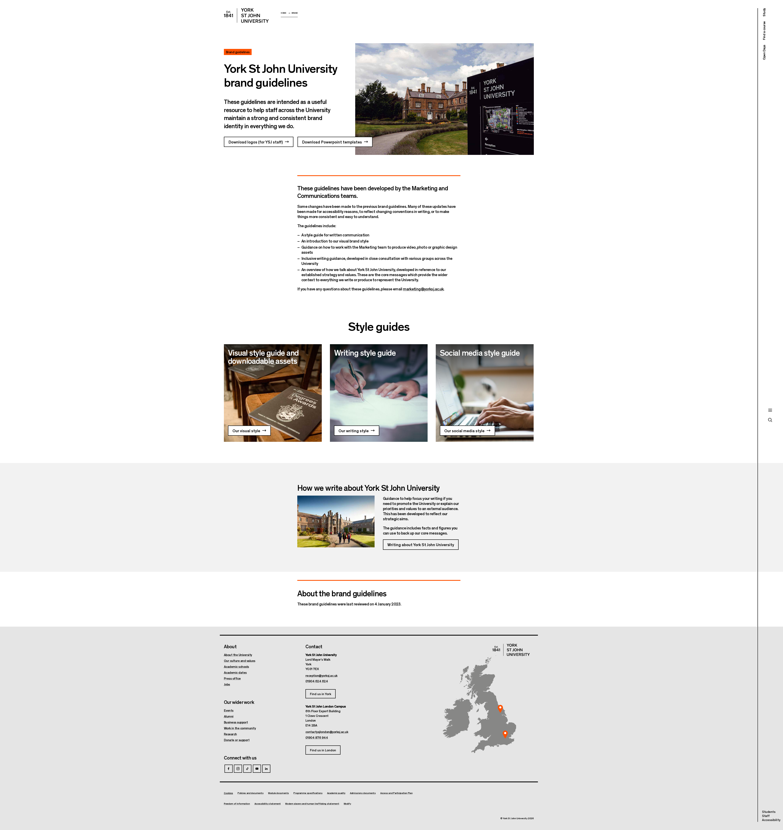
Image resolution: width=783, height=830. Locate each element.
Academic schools (236, 667)
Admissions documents (363, 793)
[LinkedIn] (266, 769)
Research (230, 734)
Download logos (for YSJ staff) (255, 141)
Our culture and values (239, 661)
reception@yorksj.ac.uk (321, 675)
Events (228, 710)
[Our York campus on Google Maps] (500, 709)
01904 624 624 (316, 681)
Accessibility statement (267, 803)
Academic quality (336, 793)
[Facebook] (229, 769)
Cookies (228, 793)
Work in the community (240, 728)
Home (283, 13)
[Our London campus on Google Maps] (505, 735)
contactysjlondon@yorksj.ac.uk (326, 732)
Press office (232, 678)
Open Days (764, 52)
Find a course (764, 30)
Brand (295, 13)
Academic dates (235, 672)
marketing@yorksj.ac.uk (423, 288)
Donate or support (237, 740)
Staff (766, 815)
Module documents (278, 793)
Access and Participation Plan (396, 793)
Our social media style (464, 430)
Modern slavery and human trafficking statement (312, 803)
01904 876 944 (316, 737)
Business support (236, 722)
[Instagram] (238, 769)
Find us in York (320, 694)
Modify (347, 803)
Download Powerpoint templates (332, 141)
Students (768, 811)
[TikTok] (247, 769)
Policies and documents (251, 793)
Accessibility (771, 819)
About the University (238, 655)
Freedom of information (237, 803)
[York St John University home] (246, 15)
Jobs (227, 684)
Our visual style (246, 430)
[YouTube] (257, 769)
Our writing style (353, 430)
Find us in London (323, 750)
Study (764, 12)
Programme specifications (307, 793)
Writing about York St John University (420, 544)
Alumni (228, 716)
